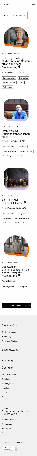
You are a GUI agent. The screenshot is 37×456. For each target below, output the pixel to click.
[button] (33, 4)
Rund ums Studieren (11, 127)
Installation (23, 147)
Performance (7, 87)
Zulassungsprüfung (9, 151)
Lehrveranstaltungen (22, 218)
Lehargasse (23, 287)
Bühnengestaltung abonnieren (18, 305)
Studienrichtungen (10, 54)
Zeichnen (17, 156)
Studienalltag (23, 78)
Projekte (22, 214)
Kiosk (6, 4)
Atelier (21, 82)
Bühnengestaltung (9, 78)
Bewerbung (7, 156)
